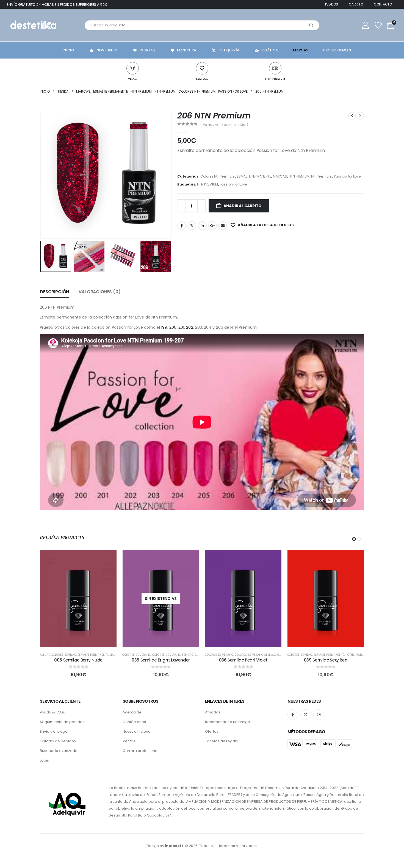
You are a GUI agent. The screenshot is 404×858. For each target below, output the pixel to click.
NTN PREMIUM (275, 79)
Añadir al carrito (242, 206)
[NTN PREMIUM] (275, 68)
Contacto (383, 4)
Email (222, 225)
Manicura (186, 50)
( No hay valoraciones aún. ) (224, 124)
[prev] (352, 116)
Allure (45, 655)
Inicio (68, 50)
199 (164, 327)
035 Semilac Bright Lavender (161, 660)
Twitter (191, 225)
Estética (270, 50)
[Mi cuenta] (365, 25)
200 (172, 327)
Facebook (181, 225)
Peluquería (228, 50)
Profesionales (337, 50)
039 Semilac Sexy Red (326, 660)
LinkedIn (202, 225)
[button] (41, 174)
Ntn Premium (321, 176)
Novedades (106, 50)
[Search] (311, 25)
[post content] (78, 598)
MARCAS (280, 176)
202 (189, 327)
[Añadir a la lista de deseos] (108, 558)
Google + (212, 225)
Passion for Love (347, 176)
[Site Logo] (33, 25)
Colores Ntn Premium (217, 176)
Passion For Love (233, 184)
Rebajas (147, 50)
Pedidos (331, 4)
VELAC (132, 79)
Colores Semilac (63, 655)
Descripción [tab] (54, 292)
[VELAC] (132, 68)
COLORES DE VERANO (136, 655)
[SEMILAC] (202, 68)
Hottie (349, 655)
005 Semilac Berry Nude (78, 660)
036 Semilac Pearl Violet (243, 660)
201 (181, 327)
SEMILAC (202, 79)
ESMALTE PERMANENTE (254, 176)
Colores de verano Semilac (172, 655)
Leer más (164, 641)
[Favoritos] (378, 25)
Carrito (356, 4)
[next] (360, 116)
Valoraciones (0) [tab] (99, 292)
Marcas (300, 50)
